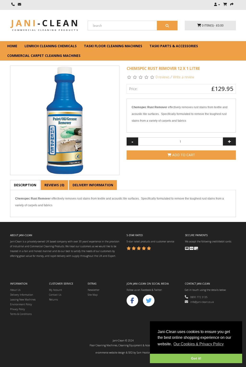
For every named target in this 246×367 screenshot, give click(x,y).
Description (25, 185)
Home (12, 46)
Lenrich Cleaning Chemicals (51, 46)
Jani (45, 23)
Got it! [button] (196, 358)
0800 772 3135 (198, 297)
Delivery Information (93, 185)
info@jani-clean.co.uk (201, 302)
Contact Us (55, 294)
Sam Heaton (144, 352)
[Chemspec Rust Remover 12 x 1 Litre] (64, 120)
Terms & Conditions (21, 314)
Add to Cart (183, 155)
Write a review (183, 77)
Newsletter (93, 290)
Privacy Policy (17, 309)
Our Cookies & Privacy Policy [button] (198, 344)
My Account (55, 290)
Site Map (93, 294)
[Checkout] (232, 4)
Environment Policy (21, 304)
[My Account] (217, 4)
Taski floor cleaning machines (113, 46)
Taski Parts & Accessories (173, 46)
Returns (53, 299)
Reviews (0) (54, 185)
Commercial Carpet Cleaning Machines (43, 55)
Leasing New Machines (23, 299)
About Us (15, 290)
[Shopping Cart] (225, 4)
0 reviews (162, 77)
